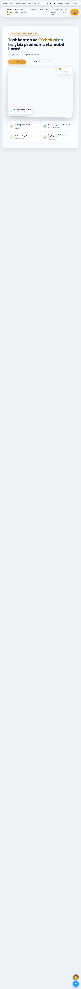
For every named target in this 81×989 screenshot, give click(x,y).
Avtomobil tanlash (17, 62)
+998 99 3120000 (20, 3)
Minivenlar (29, 309)
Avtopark (34, 9)
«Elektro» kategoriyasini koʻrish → (40, 771)
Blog (41, 9)
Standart (63, 309)
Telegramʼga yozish (13, 385)
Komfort (41, 309)
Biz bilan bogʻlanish (63, 11)
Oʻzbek (60, 3)
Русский (75, 3)
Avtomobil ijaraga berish (55, 12)
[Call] (76, 977)
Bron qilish (74, 12)
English (67, 3)
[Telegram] (47, 3)
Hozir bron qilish (66, 983)
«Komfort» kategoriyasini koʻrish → (40, 646)
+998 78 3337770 (33, 3)
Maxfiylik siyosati (48, 968)
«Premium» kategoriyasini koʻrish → (40, 436)
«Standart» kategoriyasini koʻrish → (40, 895)
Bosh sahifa (16, 11)
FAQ (47, 9)
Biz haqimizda (23, 11)
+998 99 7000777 (8, 3)
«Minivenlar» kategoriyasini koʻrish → (40, 519)
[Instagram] (50, 3)
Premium (17, 309)
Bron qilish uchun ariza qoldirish (41, 62)
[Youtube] (54, 3)
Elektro (52, 309)
